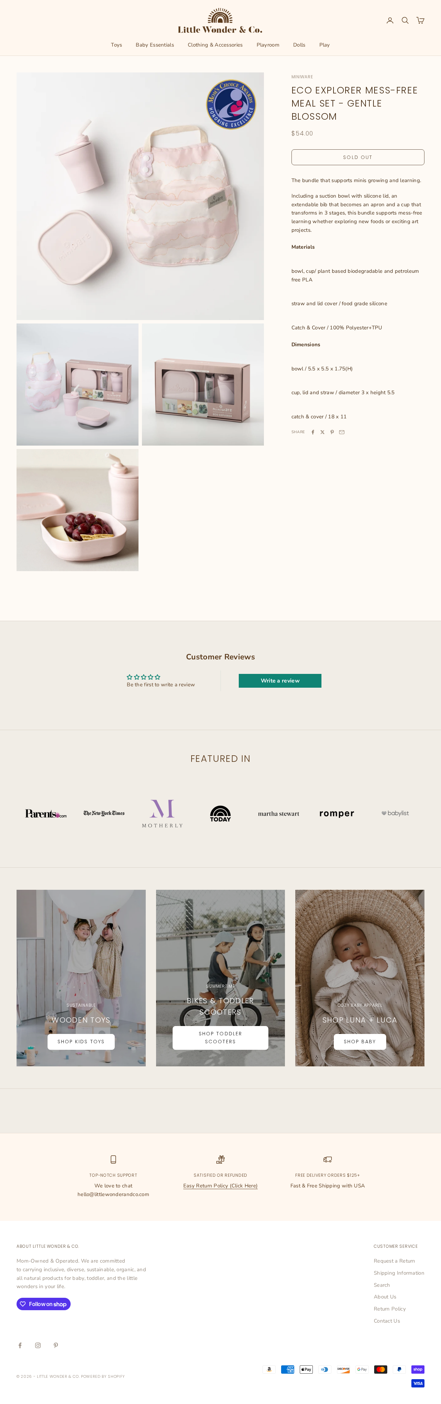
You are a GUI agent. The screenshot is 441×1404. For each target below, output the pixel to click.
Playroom (268, 44)
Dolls (299, 44)
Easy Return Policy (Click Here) (220, 1185)
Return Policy (390, 1308)
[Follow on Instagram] (37, 1345)
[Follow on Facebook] (20, 1345)
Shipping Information (399, 1272)
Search (382, 1285)
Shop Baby (360, 1041)
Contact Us (387, 1320)
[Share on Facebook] (313, 432)
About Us (385, 1296)
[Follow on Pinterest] (55, 1345)
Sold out (357, 157)
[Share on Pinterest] (332, 432)
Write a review (280, 681)
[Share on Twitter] (322, 432)
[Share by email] (342, 432)
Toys (116, 44)
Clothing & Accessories (215, 44)
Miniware (302, 77)
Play (324, 44)
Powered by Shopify (103, 1376)
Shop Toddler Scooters (220, 1037)
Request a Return (395, 1260)
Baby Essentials (155, 44)
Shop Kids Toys (81, 1041)
